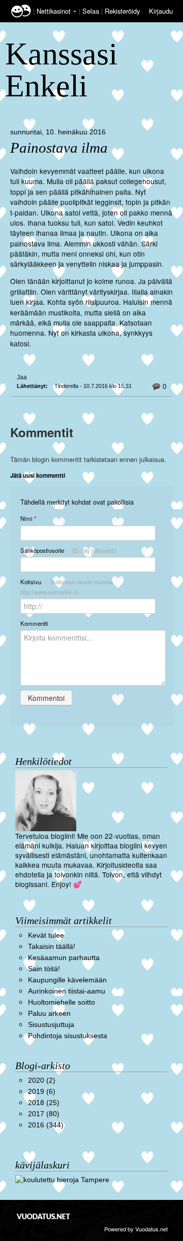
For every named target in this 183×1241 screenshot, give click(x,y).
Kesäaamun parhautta (64, 958)
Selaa (91, 11)
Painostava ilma (59, 148)
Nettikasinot (54, 11)
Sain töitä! (44, 969)
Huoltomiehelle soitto (61, 1002)
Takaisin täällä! (51, 946)
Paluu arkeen (49, 1013)
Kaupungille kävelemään (67, 980)
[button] (75, 12)
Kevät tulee (46, 935)
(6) (41, 1091)
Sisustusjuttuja (51, 1025)
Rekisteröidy (122, 11)
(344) (46, 1125)
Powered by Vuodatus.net (136, 1229)
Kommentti (34, 623)
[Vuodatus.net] (43, 1216)
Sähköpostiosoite (68, 550)
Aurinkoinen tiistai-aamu (66, 991)
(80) (43, 1114)
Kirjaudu (161, 11)
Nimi (28, 518)
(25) (43, 1103)
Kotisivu (66, 587)
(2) (41, 1080)
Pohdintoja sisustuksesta (67, 1036)
